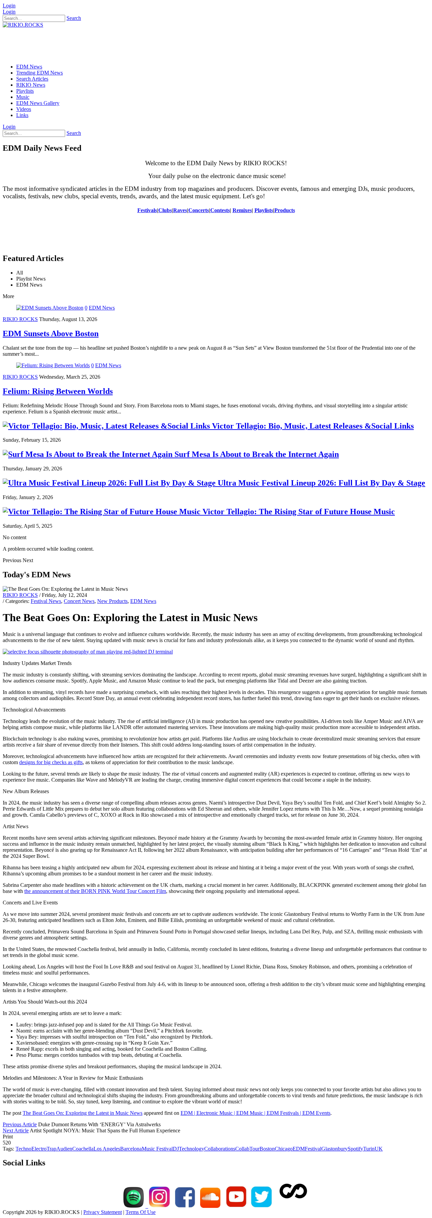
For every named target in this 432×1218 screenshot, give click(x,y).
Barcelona (131, 1149)
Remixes (242, 210)
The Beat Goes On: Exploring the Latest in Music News (82, 1113)
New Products (112, 601)
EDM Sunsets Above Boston (51, 333)
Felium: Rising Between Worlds (58, 391)
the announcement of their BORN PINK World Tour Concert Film (95, 891)
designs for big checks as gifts (51, 762)
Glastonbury (334, 1149)
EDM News (102, 308)
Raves (180, 210)
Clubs (165, 210)
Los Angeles (106, 1149)
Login (9, 5)
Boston (267, 1149)
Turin (369, 1149)
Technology (191, 1149)
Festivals (147, 210)
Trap (51, 1149)
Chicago (284, 1149)
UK (379, 1149)
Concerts (198, 210)
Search (73, 18)
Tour (254, 1149)
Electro (39, 1149)
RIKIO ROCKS (20, 319)
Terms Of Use (141, 1212)
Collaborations (219, 1149)
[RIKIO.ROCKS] (23, 25)
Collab (242, 1149)
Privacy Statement (102, 1212)
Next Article (16, 1130)
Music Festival (157, 1149)
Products (284, 210)
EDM (299, 1149)
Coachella (82, 1149)
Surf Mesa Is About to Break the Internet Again (255, 454)
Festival (313, 1149)
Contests (220, 210)
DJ (176, 1149)
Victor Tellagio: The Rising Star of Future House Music (297, 511)
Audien (64, 1149)
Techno (23, 1149)
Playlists (263, 210)
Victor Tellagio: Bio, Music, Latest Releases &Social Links (312, 426)
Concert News (79, 601)
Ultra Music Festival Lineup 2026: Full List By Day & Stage (320, 482)
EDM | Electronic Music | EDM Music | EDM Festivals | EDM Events (255, 1113)
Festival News (46, 601)
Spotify (355, 1149)
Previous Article (20, 1124)
